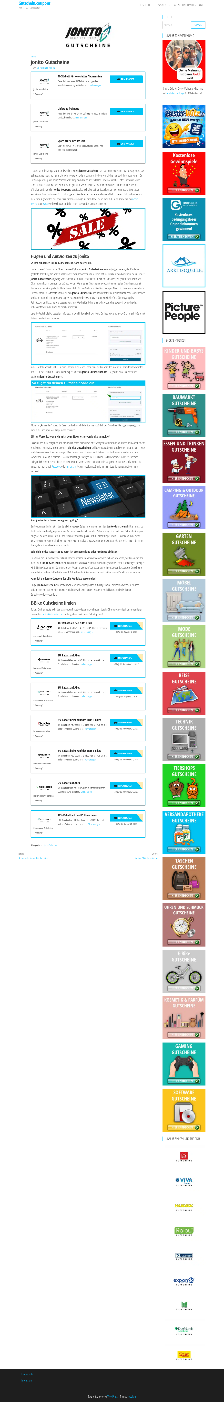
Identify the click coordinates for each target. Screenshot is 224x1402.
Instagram (71, 466)
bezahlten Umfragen (175, 93)
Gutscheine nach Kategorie (189, 5)
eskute (46, 204)
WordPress (112, 1396)
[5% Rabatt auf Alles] (44, 787)
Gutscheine (145, 5)
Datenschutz (27, 1374)
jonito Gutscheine (50, 845)
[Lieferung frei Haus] (44, 113)
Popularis (131, 1396)
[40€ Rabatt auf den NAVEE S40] (44, 627)
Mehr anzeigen (95, 85)
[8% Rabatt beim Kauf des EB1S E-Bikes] (44, 723)
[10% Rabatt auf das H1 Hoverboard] (44, 819)
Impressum (26, 1380)
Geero (135, 199)
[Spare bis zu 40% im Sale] (44, 145)
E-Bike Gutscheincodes (52, 614)
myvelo (34, 204)
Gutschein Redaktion (46, 67)
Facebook (56, 466)
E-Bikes (33, 56)
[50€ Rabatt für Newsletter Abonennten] (44, 80)
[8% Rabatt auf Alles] (44, 659)
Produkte (163, 5)
